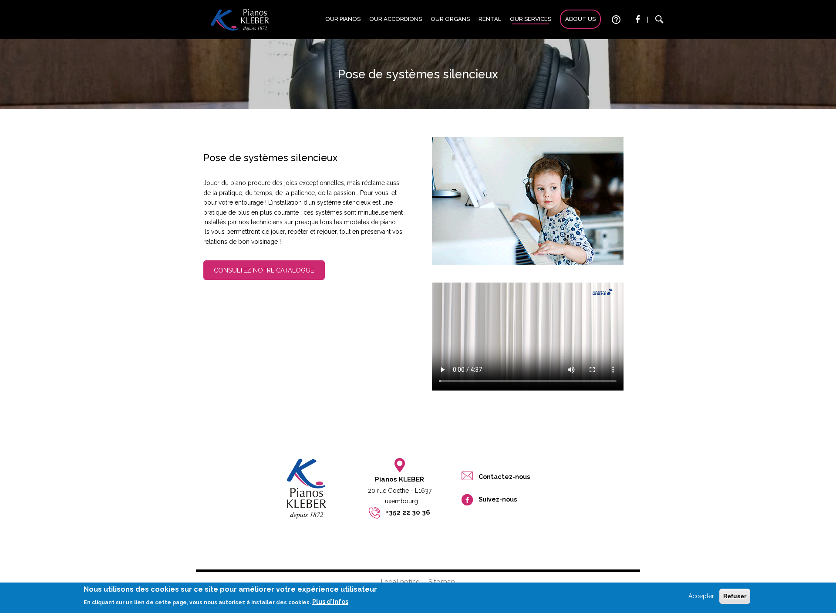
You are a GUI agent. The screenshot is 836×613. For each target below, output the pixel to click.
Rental (490, 19)
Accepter (701, 596)
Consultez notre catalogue (264, 270)
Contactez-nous (504, 476)
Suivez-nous (498, 499)
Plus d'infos (330, 601)
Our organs (450, 19)
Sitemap (441, 582)
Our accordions (395, 19)
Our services (530, 19)
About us (580, 19)
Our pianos (343, 19)
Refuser (734, 596)
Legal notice (400, 582)
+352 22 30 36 (408, 512)
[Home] (240, 19)
